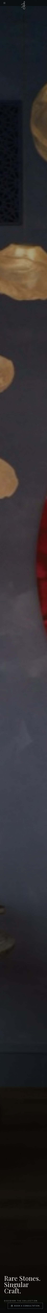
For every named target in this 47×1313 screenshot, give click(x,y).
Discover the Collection (21, 1301)
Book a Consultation (27, 1306)
